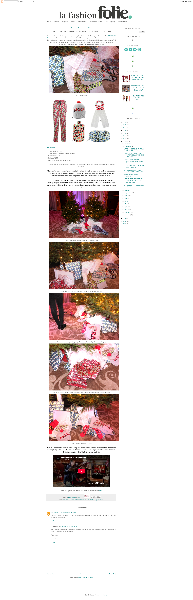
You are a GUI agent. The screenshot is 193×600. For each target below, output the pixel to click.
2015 (124, 133)
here (100, 491)
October (127, 190)
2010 (124, 221)
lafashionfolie (72, 497)
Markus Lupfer (94, 500)
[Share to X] (96, 497)
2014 (124, 136)
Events (87, 500)
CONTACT (65, 22)
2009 (124, 224)
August (127, 195)
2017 (124, 127)
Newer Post (50, 574)
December (128, 144)
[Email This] (92, 497)
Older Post (112, 574)
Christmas (66, 500)
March (127, 209)
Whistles (101, 500)
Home (82, 574)
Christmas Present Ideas (77, 500)
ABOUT (56, 22)
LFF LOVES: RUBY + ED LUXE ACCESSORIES (134, 166)
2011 (124, 218)
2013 (124, 138)
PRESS (73, 22)
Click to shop (51, 147)
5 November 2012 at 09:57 (69, 526)
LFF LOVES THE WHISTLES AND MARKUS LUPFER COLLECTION (133, 180)
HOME (49, 22)
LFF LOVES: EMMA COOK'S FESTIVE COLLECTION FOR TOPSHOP (134, 155)
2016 (124, 130)
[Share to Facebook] (98, 497)
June (126, 201)
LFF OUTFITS (82, 22)
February (128, 212)
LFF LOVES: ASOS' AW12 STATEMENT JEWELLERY (133, 171)
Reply (53, 520)
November (128, 146)
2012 (124, 141)
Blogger (105, 595)
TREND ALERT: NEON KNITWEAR (131, 175)
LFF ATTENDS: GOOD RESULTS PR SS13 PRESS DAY (133, 161)
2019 (124, 122)
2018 (124, 125)
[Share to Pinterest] (100, 497)
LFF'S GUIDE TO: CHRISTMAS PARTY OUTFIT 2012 (134, 149)
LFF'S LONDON (110, 22)
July (126, 198)
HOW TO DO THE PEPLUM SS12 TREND (138, 97)
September (128, 193)
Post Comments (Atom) (85, 577)
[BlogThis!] (94, 497)
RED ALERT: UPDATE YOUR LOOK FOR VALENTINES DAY (138, 77)
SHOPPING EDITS (96, 22)
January (127, 215)
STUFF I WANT (122, 22)
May (126, 204)
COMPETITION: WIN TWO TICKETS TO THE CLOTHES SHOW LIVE (137, 88)
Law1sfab (54, 512)
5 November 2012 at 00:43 (67, 512)
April (126, 207)
